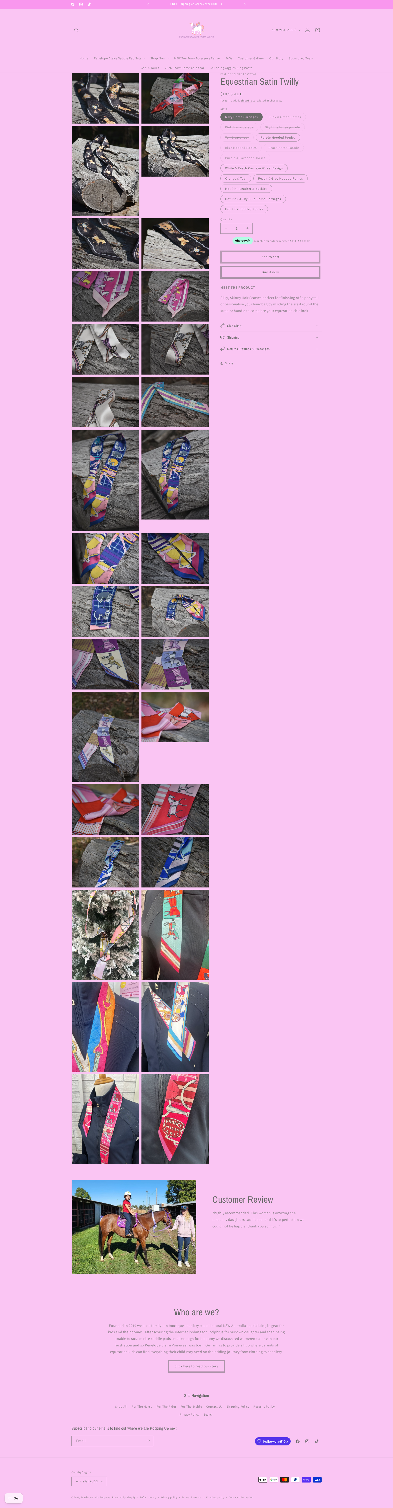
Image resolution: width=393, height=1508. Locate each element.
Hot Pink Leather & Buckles (246, 189)
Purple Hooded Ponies (277, 137)
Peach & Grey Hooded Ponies (280, 178)
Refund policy (148, 1497)
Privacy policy (169, 1497)
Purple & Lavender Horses (247, 159)
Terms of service (191, 1497)
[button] (76, 30)
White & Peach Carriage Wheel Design (254, 168)
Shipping (246, 100)
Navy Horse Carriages (241, 117)
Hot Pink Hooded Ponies (244, 209)
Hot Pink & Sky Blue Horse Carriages (253, 199)
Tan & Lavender (239, 138)
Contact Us (214, 1406)
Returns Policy (264, 1406)
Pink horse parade (241, 128)
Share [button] (229, 363)
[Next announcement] (245, 4)
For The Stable (191, 1406)
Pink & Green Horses (288, 118)
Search (209, 1415)
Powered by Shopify (124, 1497)
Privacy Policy (189, 1415)
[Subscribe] (148, 1440)
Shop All (121, 1406)
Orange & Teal (236, 178)
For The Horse (142, 1406)
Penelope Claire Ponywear (96, 1497)
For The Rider (166, 1406)
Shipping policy (215, 1497)
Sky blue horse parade (285, 128)
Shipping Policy (238, 1406)
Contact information (241, 1497)
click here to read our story (196, 1366)
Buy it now (270, 272)
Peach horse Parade (286, 148)
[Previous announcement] (148, 4)
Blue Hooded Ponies (243, 148)
